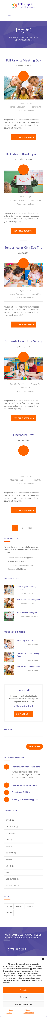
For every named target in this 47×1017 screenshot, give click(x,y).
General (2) (11, 853)
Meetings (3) (11, 859)
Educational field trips (21, 792)
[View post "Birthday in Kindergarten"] (23, 181)
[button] (43, 959)
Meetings (14, 480)
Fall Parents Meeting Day (23, 60)
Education (21, 107)
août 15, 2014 (23, 253)
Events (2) (10, 833)
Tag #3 (29, 906)
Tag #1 (22, 103)
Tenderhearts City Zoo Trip (23, 247)
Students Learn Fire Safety (23, 341)
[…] (21, 128)
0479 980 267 (17, 949)
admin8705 (36, 107)
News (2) (9, 872)
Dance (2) (10, 820)
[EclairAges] (23, 5)
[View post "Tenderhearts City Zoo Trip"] (23, 275)
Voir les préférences (23, 1004)
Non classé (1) (12, 879)
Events (33, 384)
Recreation (20, 294)
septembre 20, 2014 (23, 159)
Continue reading (22, 137)
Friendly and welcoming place (25, 799)
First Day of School (25, 640)
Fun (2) (9, 840)
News (12, 294)
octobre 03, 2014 (23, 65)
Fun (39, 384)
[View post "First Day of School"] (9, 644)
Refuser (23, 997)
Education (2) (12, 826)
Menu (9, 15)
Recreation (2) (12, 885)
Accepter (23, 990)
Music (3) (10, 866)
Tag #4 (9, 913)
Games (13, 200)
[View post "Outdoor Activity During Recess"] (9, 657)
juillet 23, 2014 (23, 346)
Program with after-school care (26, 766)
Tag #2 (29, 103)
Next (30, 528)
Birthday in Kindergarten (23, 154)
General (21, 200)
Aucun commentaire (25, 110)
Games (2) (10, 846)
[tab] (23, 766)
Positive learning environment (25, 785)
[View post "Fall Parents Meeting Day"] (23, 87)
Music (21, 480)
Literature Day (23, 435)
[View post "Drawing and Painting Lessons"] (9, 590)
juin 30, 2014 (23, 440)
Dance (12, 107)
